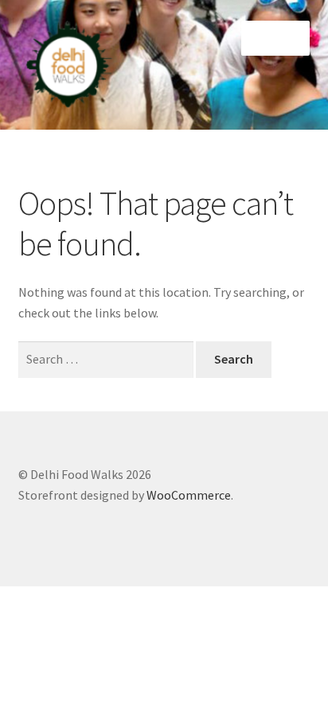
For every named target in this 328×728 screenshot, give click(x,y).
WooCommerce (188, 495)
